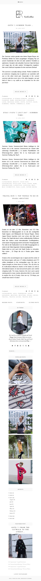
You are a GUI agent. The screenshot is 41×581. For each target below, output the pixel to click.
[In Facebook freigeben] (29, 96)
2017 (11, 497)
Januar (11, 513)
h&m (12, 100)
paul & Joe (20, 187)
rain (35, 102)
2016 (11, 516)
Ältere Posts (34, 302)
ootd (23, 102)
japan (30, 293)
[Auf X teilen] (26, 96)
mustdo (14, 295)
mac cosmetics (8, 187)
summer (5, 103)
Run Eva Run (16, 578)
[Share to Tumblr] (35, 96)
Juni (11, 504)
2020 (11, 495)
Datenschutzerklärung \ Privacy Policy (20, 564)
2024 (11, 493)
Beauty (16, 182)
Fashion (5, 100)
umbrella (21, 103)
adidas (31, 98)
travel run (27, 297)
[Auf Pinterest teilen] (32, 96)
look (4, 102)
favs (24, 183)
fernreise (22, 293)
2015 (11, 518)
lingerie (30, 100)
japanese (6, 295)
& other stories (20, 98)
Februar (12, 511)
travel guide (15, 297)
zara (28, 103)
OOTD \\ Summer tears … (20, 25)
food (30, 183)
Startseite (20, 302)
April (11, 506)
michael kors (13, 102)
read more (20, 91)
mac (33, 185)
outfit (29, 102)
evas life (17, 183)
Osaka (29, 295)
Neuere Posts (7, 302)
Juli (11, 502)
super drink (31, 187)
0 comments (5, 96)
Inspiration (20, 100)
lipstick (27, 185)
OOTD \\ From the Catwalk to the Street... (20, 529)
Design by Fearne (26, 578)
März (11, 508)
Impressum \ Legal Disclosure (18, 562)
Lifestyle (18, 185)
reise (36, 295)
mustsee (22, 295)
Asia (15, 293)
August (12, 499)
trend (12, 103)
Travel (5, 297)
